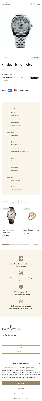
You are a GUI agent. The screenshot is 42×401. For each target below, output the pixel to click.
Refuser (21, 388)
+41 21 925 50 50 (21, 351)
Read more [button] (5, 80)
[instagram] (9, 335)
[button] (39, 363)
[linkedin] (12, 335)
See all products (35, 244)
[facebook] (6, 335)
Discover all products (19, 189)
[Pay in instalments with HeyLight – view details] (38, 77)
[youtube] (15, 335)
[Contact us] (21, 348)
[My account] (31, 4)
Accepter (21, 383)
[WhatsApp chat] (3, 335)
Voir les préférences (21, 394)
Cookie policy (16, 398)
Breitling (5, 57)
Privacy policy (25, 398)
